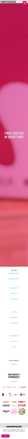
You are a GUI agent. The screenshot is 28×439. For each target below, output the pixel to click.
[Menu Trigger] (25, 3)
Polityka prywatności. (14, 432)
